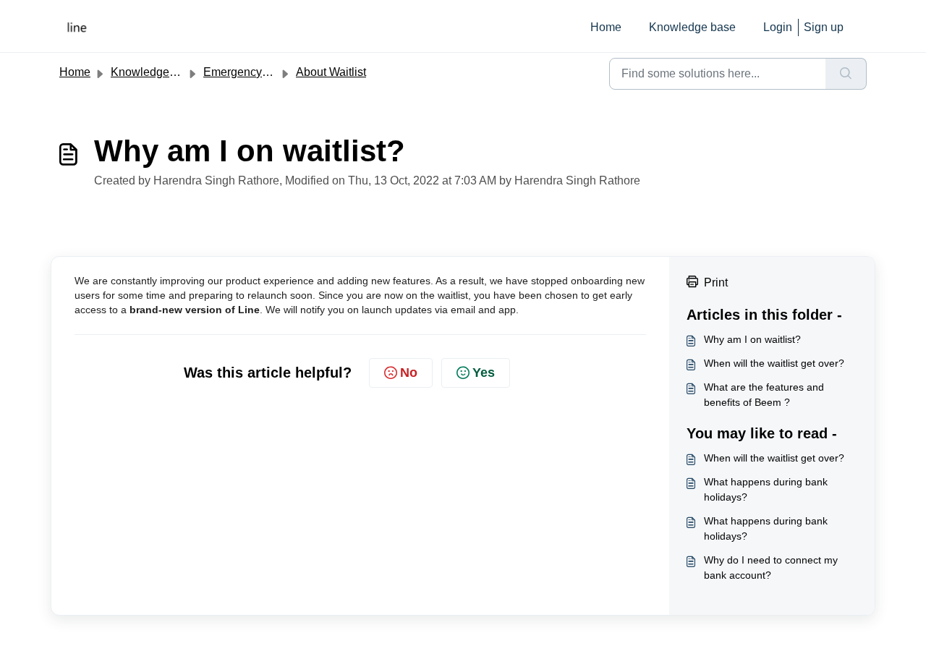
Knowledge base (692, 27)
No (408, 372)
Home (605, 27)
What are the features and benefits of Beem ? (764, 394)
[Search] (846, 74)
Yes (483, 372)
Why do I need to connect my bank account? (771, 567)
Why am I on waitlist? (752, 339)
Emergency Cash (247, 72)
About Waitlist (331, 72)
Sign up (824, 27)
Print (716, 282)
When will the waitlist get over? (774, 363)
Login (777, 27)
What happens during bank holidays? (766, 489)
